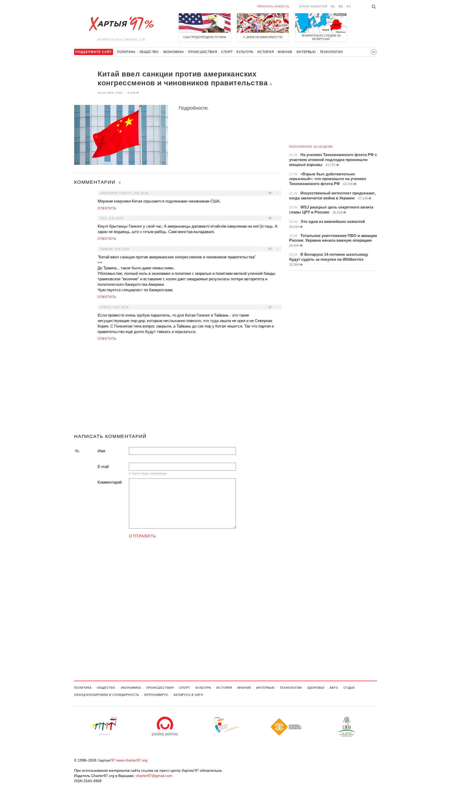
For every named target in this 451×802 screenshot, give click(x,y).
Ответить (107, 208)
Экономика (173, 52)
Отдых (349, 687)
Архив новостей (313, 6)
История (265, 52)
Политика (126, 52)
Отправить (142, 536)
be (333, 6)
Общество (149, 52)
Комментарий (110, 482)
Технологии (331, 52)
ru (341, 6)
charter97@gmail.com (154, 776)
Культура (244, 52)
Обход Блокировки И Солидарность (106, 694)
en (349, 6)
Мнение (285, 52)
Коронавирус (156, 694)
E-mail (103, 466)
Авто (334, 687)
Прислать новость (273, 6)
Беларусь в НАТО (188, 694)
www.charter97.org (131, 760)
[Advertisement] (177, 389)
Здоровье (315, 687)
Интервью (306, 52)
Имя (101, 451)
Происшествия (202, 52)
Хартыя (121, 24)
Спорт (227, 52)
